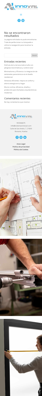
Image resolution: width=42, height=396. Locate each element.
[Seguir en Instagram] (23, 20)
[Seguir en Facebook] (19, 20)
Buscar (34, 55)
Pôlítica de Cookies (21, 149)
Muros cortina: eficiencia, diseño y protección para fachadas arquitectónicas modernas (20, 90)
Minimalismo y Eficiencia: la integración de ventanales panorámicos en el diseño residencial (20, 74)
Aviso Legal (21, 144)
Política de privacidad (21, 147)
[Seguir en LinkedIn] (24, 137)
